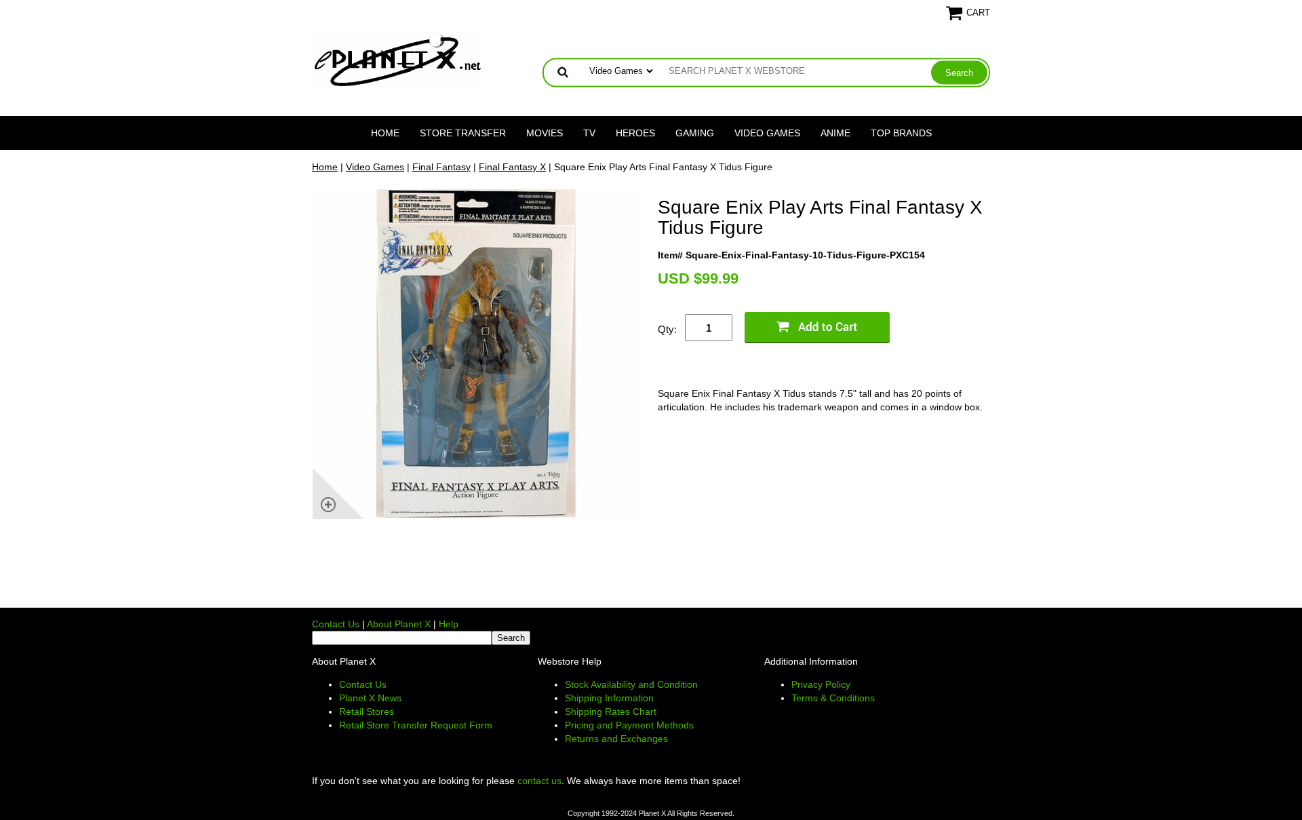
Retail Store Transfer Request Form (415, 725)
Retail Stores (366, 711)
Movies (544, 133)
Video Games (767, 133)
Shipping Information (609, 697)
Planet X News (370, 697)
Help (448, 624)
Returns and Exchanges (616, 738)
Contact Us (335, 624)
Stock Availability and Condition (631, 684)
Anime (835, 133)
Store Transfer (463, 133)
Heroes (635, 133)
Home (385, 133)
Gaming (694, 133)
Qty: (667, 329)
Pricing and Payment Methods (629, 725)
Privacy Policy (820, 684)
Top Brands (901, 133)
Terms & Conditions (833, 697)
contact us (539, 780)
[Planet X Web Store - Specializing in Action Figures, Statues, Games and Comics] (398, 58)
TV (589, 133)
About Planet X (399, 624)
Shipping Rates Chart (610, 711)
